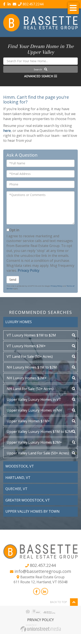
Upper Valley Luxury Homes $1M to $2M (39, 431)
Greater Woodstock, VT (27, 500)
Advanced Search (38, 76)
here (7, 130)
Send (12, 280)
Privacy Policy (28, 270)
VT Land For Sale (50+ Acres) (30, 356)
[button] (40, 69)
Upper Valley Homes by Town (32, 511)
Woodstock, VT (19, 466)
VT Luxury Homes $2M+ (26, 346)
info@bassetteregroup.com (42, 571)
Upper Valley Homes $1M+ (28, 421)
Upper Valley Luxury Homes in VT (34, 399)
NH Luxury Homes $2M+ (27, 378)
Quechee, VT (16, 488)
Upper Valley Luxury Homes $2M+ (34, 442)
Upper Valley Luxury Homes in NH (34, 410)
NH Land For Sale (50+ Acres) (30, 388)
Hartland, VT (17, 477)
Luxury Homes (18, 321)
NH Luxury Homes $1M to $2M (32, 367)
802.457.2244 (33, 4)
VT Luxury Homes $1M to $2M (31, 335)
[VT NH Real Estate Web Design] (41, 627)
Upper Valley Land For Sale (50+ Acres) (38, 453)
